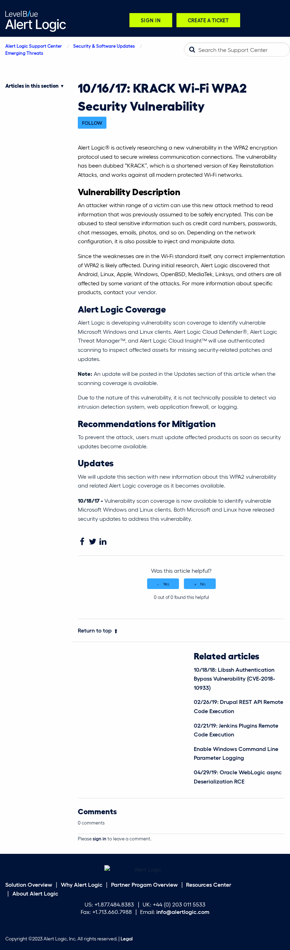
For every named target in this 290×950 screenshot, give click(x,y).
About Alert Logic (35, 893)
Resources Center (208, 884)
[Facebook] (82, 541)
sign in (99, 838)
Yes (166, 583)
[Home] (35, 20)
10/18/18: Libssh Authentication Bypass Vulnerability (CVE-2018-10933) (234, 678)
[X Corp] (92, 541)
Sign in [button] (151, 20)
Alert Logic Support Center (33, 45)
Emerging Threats (24, 53)
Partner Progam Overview (144, 884)
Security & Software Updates (104, 45)
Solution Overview (28, 884)
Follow (92, 123)
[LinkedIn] (102, 541)
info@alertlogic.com (182, 911)
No (202, 583)
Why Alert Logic (82, 884)
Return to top (95, 630)
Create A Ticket (208, 20)
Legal (127, 939)
